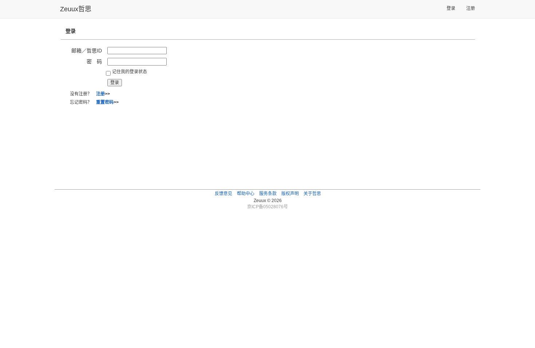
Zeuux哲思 (75, 9)
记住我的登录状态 (129, 71)
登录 (451, 8)
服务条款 (268, 193)
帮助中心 (245, 193)
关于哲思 (312, 193)
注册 (470, 8)
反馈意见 (223, 193)
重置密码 (105, 102)
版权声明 (290, 193)
